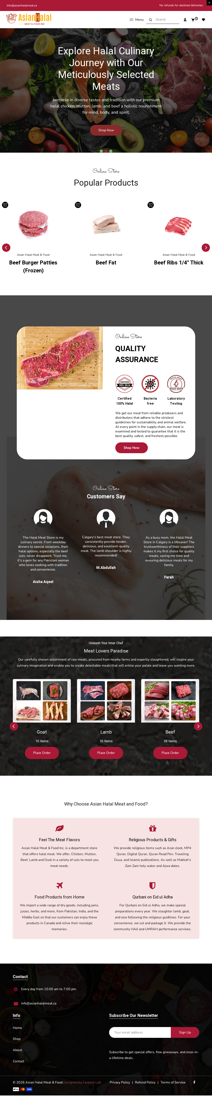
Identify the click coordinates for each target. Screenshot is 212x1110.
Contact (18, 1056)
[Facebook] (194, 1078)
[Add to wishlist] (62, 206)
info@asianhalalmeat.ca (22, 5)
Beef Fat (33, 263)
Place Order (42, 748)
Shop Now (45, 121)
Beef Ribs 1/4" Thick (106, 263)
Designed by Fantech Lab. (82, 1078)
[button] (101, 151)
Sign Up (185, 1028)
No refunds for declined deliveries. (181, 5)
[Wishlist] (202, 20)
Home (17, 1023)
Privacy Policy (120, 1078)
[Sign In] (183, 20)
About (17, 1045)
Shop (16, 1034)
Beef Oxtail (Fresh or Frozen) (178, 267)
